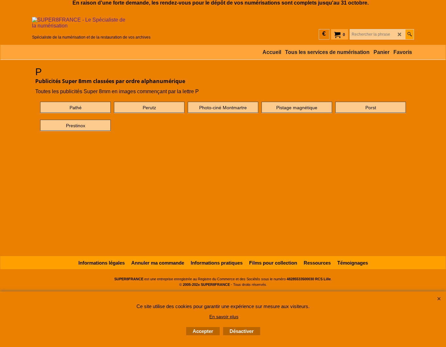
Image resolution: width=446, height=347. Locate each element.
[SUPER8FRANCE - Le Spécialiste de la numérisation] (91, 25)
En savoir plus (223, 316)
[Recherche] (410, 34)
